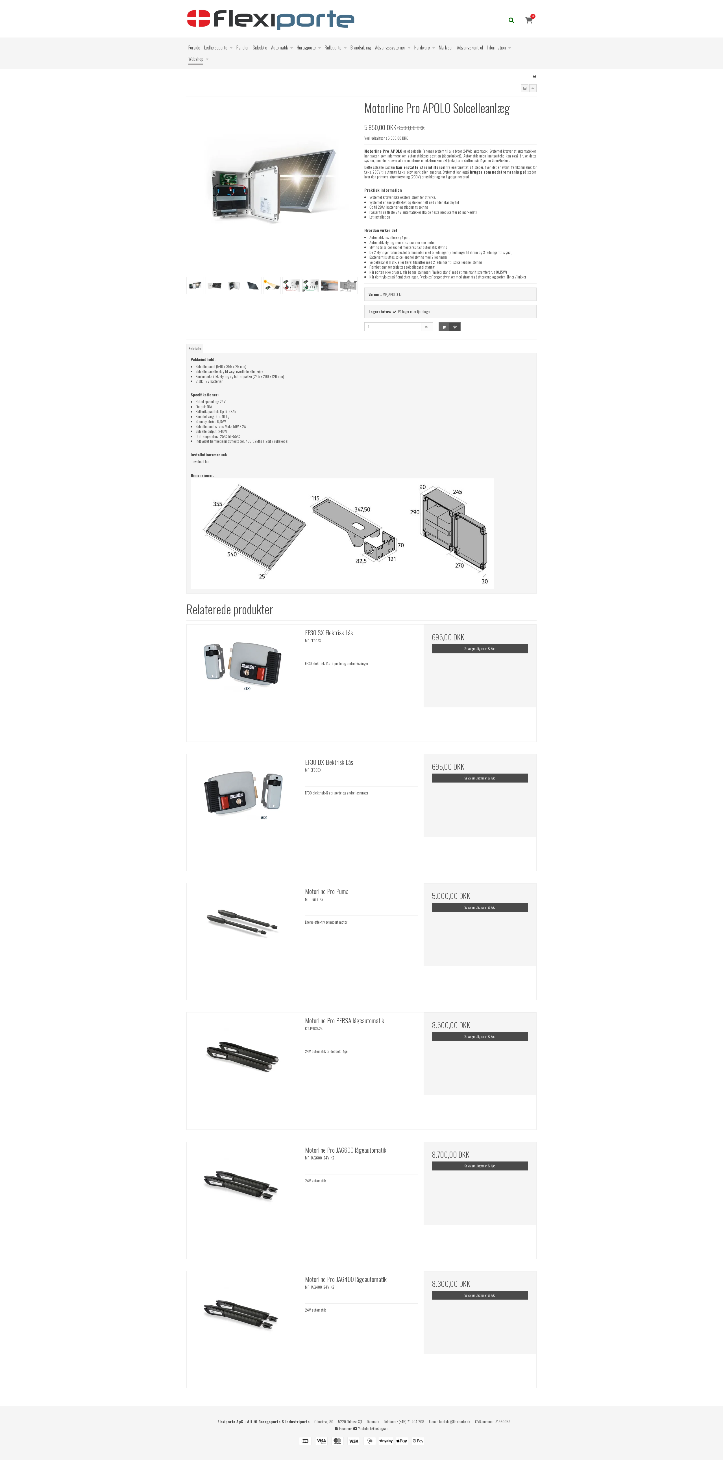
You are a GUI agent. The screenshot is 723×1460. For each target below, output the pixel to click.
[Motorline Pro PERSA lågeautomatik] (243, 1068)
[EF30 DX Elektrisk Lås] (243, 810)
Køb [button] (455, 326)
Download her (200, 461)
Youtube (363, 1428)
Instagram (381, 1428)
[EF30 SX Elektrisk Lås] (243, 681)
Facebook (345, 1428)
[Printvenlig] (534, 76)
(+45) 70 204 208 (411, 1421)
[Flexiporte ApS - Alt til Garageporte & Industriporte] (317, 19)
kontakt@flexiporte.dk (454, 1421)
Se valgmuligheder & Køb (480, 648)
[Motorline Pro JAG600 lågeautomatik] (243, 1198)
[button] (524, 88)
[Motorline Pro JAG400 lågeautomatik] (243, 1327)
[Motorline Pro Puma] (243, 939)
